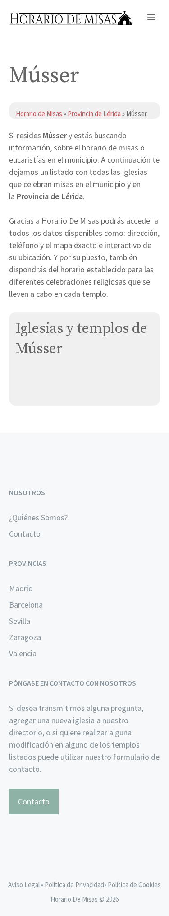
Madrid (21, 588)
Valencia (23, 653)
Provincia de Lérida (94, 113)
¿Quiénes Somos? (38, 517)
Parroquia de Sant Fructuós (63, 379)
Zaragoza (25, 637)
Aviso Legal (24, 884)
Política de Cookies (134, 884)
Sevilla (19, 621)
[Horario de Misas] (70, 18)
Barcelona (26, 604)
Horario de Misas (40, 113)
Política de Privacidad (74, 884)
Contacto (25, 533)
